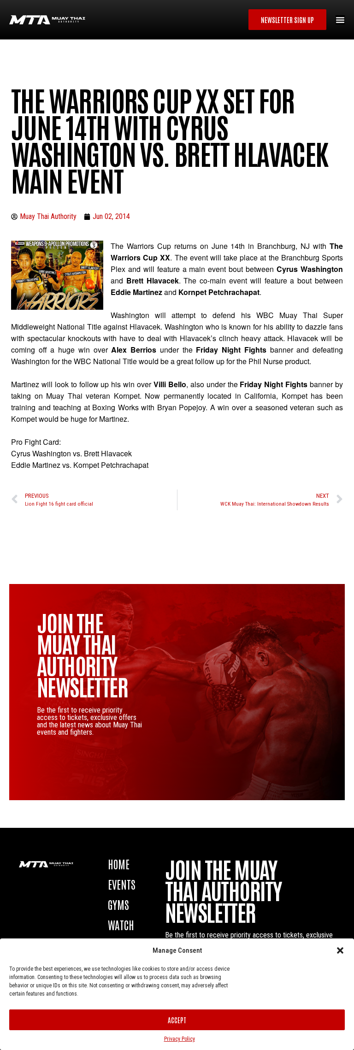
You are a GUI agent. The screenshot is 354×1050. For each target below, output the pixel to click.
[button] (340, 950)
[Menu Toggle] (340, 19)
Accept (177, 1019)
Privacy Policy (179, 1039)
